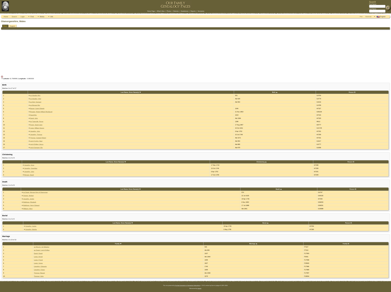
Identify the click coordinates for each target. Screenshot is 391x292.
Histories (176, 11)
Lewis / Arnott (38, 256)
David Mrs (33, 115)
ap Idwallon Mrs (35, 95)
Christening (260, 162)
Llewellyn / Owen (39, 270)
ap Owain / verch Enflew (41, 250)
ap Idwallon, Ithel (35, 99)
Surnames (201, 11)
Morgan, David (29, 175)
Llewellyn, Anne (29, 165)
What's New (161, 11)
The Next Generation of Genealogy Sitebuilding (187, 285)
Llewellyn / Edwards (40, 266)
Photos (169, 11)
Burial (264, 223)
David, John (34, 118)
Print (361, 16)
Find (32, 17)
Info (51, 17)
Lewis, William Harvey (37, 128)
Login (23, 17)
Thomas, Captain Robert (38, 138)
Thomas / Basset (39, 273)
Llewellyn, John (35, 131)
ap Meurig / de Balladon (41, 247)
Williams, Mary (28, 208)
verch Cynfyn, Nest (36, 141)
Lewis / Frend (38, 260)
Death (278, 189)
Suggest (12, 26)
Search (14, 17)
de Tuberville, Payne (36, 121)
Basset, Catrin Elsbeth (37, 108)
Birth (274, 92)
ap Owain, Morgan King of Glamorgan (35, 192)
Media (42, 17)
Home (6, 17)
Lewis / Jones (38, 263)
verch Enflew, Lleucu (36, 144)
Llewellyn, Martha (31, 229)
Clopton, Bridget (28, 195)
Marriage (252, 243)
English (383, 17)
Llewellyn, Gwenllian (30, 168)
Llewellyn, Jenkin (28, 199)
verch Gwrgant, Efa (36, 147)
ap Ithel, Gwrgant (35, 102)
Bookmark (369, 16)
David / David (38, 253)
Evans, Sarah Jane (36, 125)
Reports (193, 11)
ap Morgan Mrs (35, 105)
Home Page (151, 11)
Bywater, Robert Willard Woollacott (41, 112)
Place (5, 26)
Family (117, 243)
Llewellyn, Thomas (36, 134)
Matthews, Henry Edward (31, 205)
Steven (199, 288)
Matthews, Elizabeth (29, 202)
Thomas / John (39, 276)
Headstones (184, 11)
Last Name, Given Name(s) (130, 92)
